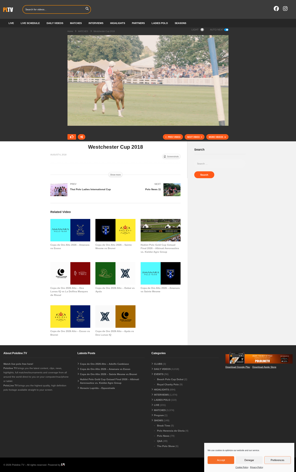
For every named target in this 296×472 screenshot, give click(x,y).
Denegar (249, 460)
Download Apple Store (264, 367)
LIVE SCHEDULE (30, 23)
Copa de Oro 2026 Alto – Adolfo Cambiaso (104, 364)
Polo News (163, 435)
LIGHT (195, 29)
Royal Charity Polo (168, 384)
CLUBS (158, 364)
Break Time (163, 425)
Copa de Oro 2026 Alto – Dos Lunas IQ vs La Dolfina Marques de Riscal (69, 291)
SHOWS (158, 420)
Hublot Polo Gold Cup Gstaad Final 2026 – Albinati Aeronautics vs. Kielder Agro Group (160, 248)
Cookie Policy (242, 467)
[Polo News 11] (150, 193)
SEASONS (180, 23)
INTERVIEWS (96, 23)
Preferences (277, 460)
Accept (221, 460)
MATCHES (76, 23)
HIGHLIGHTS (117, 23)
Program (159, 415)
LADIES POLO (160, 23)
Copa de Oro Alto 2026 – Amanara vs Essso (105, 369)
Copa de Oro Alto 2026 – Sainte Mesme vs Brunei (108, 374)
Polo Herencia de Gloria (171, 430)
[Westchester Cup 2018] (70, 230)
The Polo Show (166, 446)
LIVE (11, 23)
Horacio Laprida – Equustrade (97, 388)
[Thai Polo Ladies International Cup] (81, 193)
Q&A (159, 441)
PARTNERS (138, 23)
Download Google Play (237, 367)
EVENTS (158, 374)
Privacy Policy (256, 467)
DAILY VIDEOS (55, 23)
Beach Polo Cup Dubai (170, 379)
